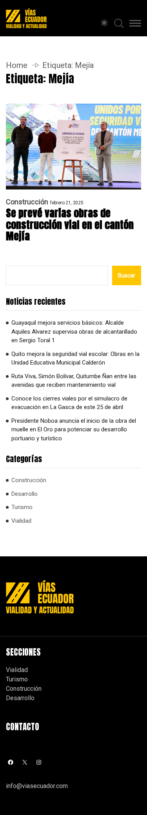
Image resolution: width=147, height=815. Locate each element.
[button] (135, 24)
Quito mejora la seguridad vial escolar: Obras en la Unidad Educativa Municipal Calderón (75, 358)
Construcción (27, 202)
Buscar (126, 275)
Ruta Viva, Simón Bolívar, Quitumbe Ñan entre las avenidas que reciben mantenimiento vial (73, 381)
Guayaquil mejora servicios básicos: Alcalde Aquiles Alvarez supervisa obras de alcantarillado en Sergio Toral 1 (74, 331)
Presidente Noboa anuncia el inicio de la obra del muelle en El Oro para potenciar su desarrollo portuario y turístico (73, 429)
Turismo (22, 507)
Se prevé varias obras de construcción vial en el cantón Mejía (70, 225)
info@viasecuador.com (37, 786)
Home (16, 65)
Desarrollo (24, 493)
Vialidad (21, 520)
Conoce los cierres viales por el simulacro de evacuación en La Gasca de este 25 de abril (69, 403)
